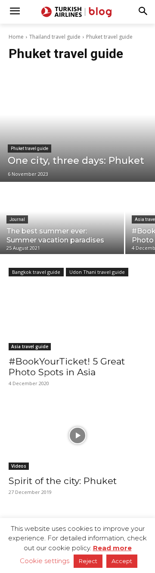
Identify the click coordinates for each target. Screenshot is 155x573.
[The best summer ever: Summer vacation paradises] (62, 218)
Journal (17, 219)
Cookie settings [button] (44, 561)
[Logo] (77, 11)
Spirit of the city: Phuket (63, 480)
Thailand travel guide (55, 36)
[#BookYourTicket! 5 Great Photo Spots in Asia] (77, 316)
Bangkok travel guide (36, 272)
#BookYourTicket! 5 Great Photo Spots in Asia (67, 366)
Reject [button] (88, 561)
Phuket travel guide (29, 148)
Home (16, 36)
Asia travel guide (29, 346)
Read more (112, 548)
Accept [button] (122, 561)
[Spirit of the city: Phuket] (77, 435)
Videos (18, 466)
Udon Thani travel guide (97, 272)
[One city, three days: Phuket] (77, 126)
